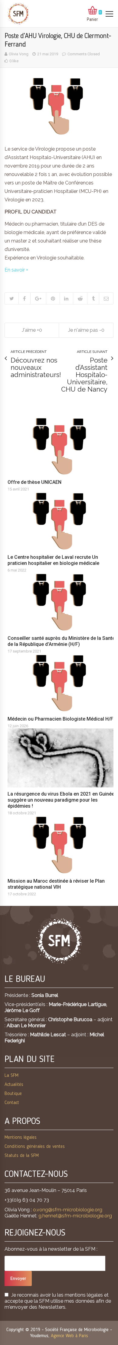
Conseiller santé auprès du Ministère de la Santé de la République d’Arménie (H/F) (61, 641)
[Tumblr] (93, 298)
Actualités (14, 1084)
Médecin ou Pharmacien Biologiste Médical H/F (60, 719)
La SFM (11, 1075)
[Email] (106, 298)
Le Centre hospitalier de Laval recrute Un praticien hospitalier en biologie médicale (53, 560)
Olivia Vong (18, 54)
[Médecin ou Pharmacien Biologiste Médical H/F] (62, 683)
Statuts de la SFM (22, 1155)
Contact (12, 1102)
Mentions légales (21, 1137)
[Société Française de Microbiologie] (18, 14)
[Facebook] (24, 298)
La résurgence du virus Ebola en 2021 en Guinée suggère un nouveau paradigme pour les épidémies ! (61, 800)
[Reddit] (80, 298)
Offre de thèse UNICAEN (34, 482)
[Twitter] (11, 298)
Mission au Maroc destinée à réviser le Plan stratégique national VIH (56, 884)
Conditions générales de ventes (35, 1146)
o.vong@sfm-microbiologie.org (67, 1210)
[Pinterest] (53, 298)
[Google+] (38, 298)
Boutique (13, 1093)
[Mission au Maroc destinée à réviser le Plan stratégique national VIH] (62, 845)
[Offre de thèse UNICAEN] (62, 446)
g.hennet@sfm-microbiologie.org (75, 1216)
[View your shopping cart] (93, 11)
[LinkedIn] (66, 298)
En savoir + (16, 270)
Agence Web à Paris (69, 1336)
